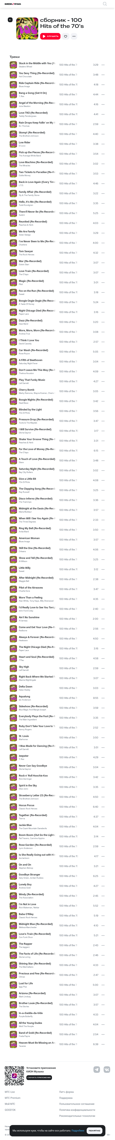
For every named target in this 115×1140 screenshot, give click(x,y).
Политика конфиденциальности (77, 1110)
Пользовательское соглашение (76, 1104)
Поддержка (65, 1098)
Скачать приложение (39, 1078)
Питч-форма (66, 1092)
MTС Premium (12, 1098)
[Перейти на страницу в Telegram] (96, 1069)
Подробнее (78, 1131)
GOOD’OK (10, 1110)
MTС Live (10, 1092)
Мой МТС (10, 1104)
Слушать (52, 36)
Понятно (94, 1131)
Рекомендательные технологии (77, 1116)
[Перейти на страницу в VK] (107, 1069)
